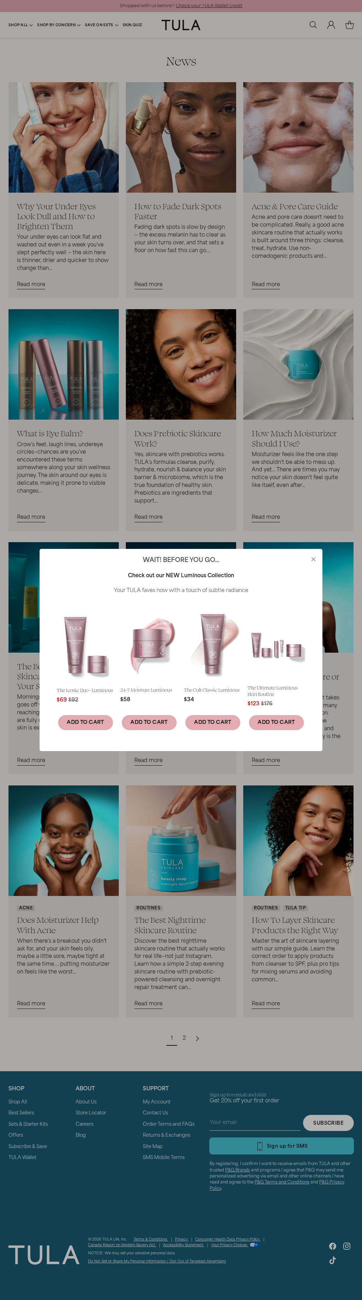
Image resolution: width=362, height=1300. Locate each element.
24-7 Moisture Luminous (146, 690)
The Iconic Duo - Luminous (85, 690)
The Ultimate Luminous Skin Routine (272, 691)
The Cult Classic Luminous (212, 690)
